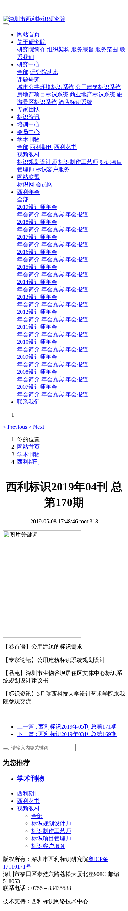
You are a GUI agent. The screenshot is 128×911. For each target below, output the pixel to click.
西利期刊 (41, 147)
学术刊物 (28, 139)
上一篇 (67, 727)
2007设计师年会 (37, 387)
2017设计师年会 (37, 237)
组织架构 (58, 49)
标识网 (25, 184)
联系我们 (28, 402)
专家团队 (28, 109)
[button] (15, 427)
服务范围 (106, 49)
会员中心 (28, 132)
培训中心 (28, 124)
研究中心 (28, 64)
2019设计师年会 (37, 207)
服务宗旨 (82, 49)
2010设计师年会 (37, 342)
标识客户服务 (53, 169)
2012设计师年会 (37, 312)
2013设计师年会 (37, 297)
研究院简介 (31, 49)
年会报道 (76, 214)
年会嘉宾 (52, 214)
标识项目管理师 (51, 838)
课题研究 (28, 79)
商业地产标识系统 (92, 94)
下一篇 (67, 734)
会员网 (44, 184)
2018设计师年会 (37, 222)
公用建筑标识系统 (98, 87)
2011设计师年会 (37, 327)
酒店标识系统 (75, 102)
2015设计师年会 (37, 267)
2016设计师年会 (37, 252)
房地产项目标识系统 (42, 94)
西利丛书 (65, 147)
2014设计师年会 (37, 282)
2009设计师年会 (37, 357)
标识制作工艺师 (78, 162)
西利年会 (28, 192)
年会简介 (28, 214)
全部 (22, 72)
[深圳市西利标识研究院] (64, 19)
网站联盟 (28, 177)
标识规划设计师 (37, 162)
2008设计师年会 (37, 372)
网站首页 (28, 34)
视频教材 (28, 154)
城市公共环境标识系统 (45, 87)
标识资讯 (28, 117)
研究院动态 (44, 72)
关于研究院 (31, 42)
